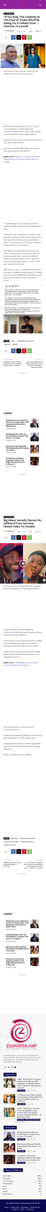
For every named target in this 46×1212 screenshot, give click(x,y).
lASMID (15, 344)
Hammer (7, 344)
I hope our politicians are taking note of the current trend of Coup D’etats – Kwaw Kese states (34, 364)
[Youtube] (15, 1067)
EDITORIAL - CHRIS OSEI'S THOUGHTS (29, 1120)
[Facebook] (13, 37)
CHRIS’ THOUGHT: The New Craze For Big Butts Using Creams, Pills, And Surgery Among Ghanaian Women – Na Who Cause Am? (29, 1112)
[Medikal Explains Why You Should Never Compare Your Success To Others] (34, 437)
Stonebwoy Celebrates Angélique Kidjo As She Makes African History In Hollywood (15, 461)
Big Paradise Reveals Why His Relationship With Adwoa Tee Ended (17, 448)
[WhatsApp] (29, 37)
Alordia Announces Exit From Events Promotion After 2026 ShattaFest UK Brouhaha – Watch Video (17, 423)
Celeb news (8, 13)
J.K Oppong (10, 31)
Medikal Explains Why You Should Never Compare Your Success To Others (17, 436)
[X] (18, 37)
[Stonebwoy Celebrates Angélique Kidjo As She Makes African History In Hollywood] (34, 461)
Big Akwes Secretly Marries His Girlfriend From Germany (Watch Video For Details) (22, 159)
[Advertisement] (23, 101)
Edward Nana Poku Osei (25, 341)
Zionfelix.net (9, 132)
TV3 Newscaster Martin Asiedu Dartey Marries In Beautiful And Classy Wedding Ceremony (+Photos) (29, 1098)
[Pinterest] (24, 37)
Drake (13, 341)
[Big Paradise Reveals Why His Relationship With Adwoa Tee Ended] (34, 449)
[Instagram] (8, 1067)
